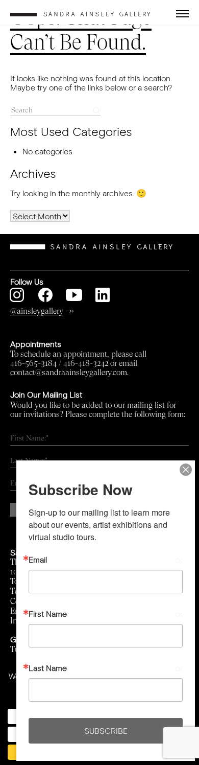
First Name (48, 614)
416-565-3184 (33, 363)
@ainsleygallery (36, 311)
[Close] (186, 469)
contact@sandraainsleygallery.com (68, 372)
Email (38, 559)
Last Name (48, 668)
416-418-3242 (85, 363)
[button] (174, 13)
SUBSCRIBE (106, 730)
